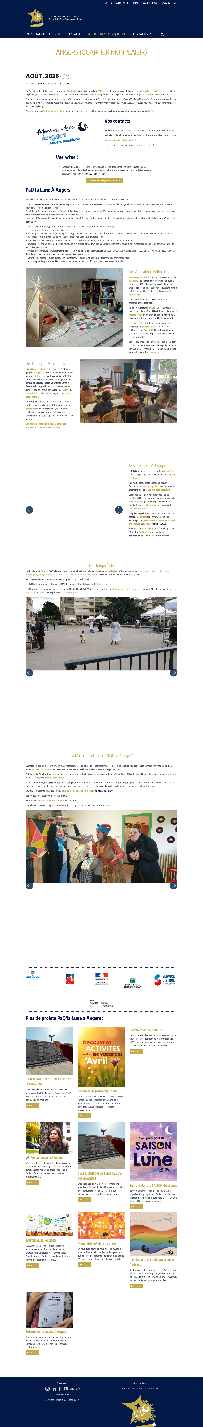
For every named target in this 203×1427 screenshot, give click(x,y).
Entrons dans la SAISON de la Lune (153, 1185)
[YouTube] (66, 1389)
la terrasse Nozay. (155, 352)
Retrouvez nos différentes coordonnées (141, 1388)
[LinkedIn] (54, 1389)
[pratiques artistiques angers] (74, 304)
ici (80, 805)
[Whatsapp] (78, 1389)
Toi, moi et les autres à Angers (46, 1331)
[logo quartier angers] (62, 118)
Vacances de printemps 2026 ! (98, 1091)
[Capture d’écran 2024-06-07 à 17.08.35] (128, 400)
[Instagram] (47, 1389)
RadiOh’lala (108, 204)
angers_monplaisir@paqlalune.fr (121, 140)
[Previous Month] (62, 76)
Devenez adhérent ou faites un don (62, 1400)
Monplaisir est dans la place (97, 1243)
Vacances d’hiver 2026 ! (146, 1030)
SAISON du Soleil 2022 (41, 1240)
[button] (162, 34)
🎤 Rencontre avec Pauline (44, 1157)
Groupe (144, 145)
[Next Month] (68, 76)
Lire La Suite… (32, 1105)
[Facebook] (60, 1389)
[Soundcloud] (72, 1389)
